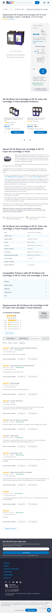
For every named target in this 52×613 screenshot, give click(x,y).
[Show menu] (4, 2)
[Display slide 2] (27, 139)
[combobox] (27, 2)
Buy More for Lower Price (38, 42)
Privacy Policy (31, 555)
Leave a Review (9, 333)
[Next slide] (30, 140)
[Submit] (37, 2)
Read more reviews (10, 528)
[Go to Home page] (10, 2)
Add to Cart (17, 132)
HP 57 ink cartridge (36, 176)
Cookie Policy (16, 604)
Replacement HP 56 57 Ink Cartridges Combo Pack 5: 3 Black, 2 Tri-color (36, 118)
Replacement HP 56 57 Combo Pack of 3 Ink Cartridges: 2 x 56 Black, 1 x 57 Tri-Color (13, 119)
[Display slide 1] (24, 139)
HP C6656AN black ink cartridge (13, 176)
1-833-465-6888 (15, 589)
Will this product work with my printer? (15, 54)
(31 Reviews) (11, 19)
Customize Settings (19, 610)
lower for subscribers (44, 89)
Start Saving (26, 552)
